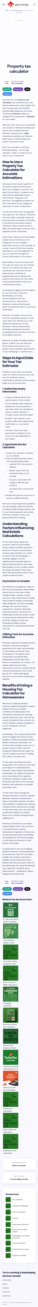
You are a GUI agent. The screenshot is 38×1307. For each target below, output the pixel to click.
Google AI (7, 94)
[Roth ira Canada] (19, 1164)
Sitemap (5, 1288)
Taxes (7, 10)
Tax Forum (6, 1280)
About (5, 1284)
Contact (6, 1292)
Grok (27, 89)
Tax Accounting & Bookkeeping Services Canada (18, 1274)
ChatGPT (7, 89)
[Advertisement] (19, 42)
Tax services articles (17, 10)
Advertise (6, 1296)
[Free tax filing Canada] (19, 1177)
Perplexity (18, 89)
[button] (3, 4)
